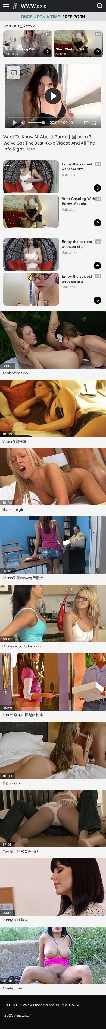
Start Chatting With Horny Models (21, 49)
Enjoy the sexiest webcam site (77, 166)
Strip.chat (11, 53)
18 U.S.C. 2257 (16, 1004)
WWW (34, 6)
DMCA (74, 1004)
